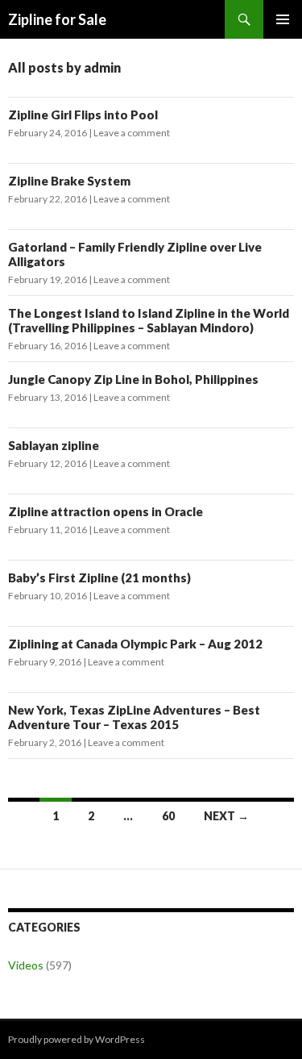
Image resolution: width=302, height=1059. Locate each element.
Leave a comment (131, 133)
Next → (226, 816)
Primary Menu (282, 19)
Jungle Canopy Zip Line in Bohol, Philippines (133, 379)
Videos (25, 965)
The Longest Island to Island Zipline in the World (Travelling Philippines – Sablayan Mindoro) (148, 320)
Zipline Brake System (69, 180)
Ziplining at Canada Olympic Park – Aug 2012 (135, 643)
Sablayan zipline (53, 445)
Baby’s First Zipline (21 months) (99, 577)
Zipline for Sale (57, 19)
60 (168, 816)
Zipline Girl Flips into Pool (83, 114)
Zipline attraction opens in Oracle (105, 511)
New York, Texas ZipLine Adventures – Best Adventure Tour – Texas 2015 (134, 717)
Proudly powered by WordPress (76, 1039)
